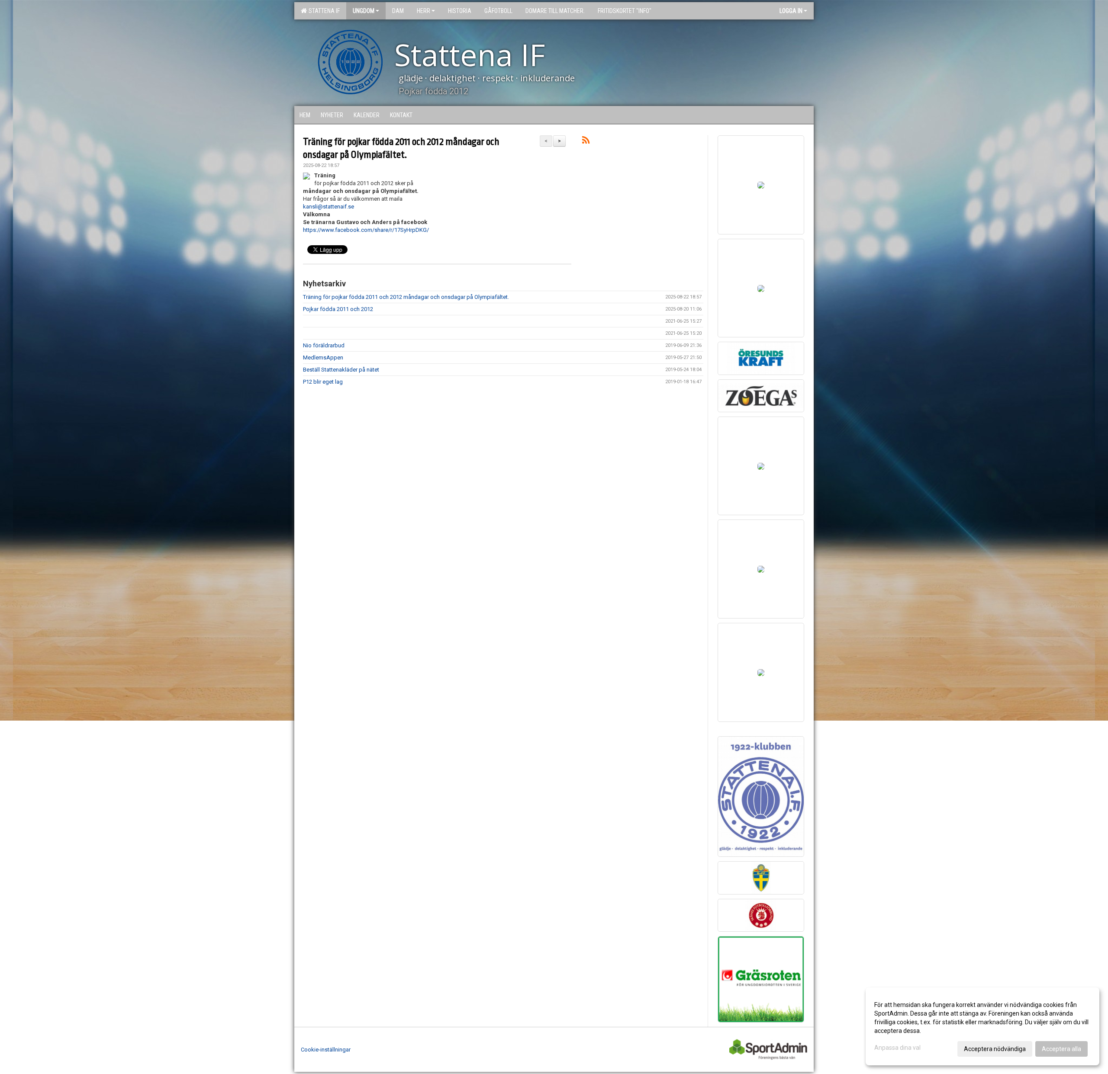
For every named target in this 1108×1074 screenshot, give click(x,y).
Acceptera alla (1061, 1048)
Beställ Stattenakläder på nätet (341, 369)
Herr (423, 10)
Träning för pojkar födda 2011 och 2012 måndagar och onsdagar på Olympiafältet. (406, 297)
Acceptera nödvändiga (995, 1048)
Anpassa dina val (897, 1047)
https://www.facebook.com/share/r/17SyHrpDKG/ (366, 230)
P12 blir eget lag (323, 381)
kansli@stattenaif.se (328, 206)
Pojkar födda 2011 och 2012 (338, 309)
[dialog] (982, 1026)
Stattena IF (323, 10)
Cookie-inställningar (326, 1049)
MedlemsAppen (323, 357)
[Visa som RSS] (585, 141)
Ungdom (363, 10)
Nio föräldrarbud (324, 345)
